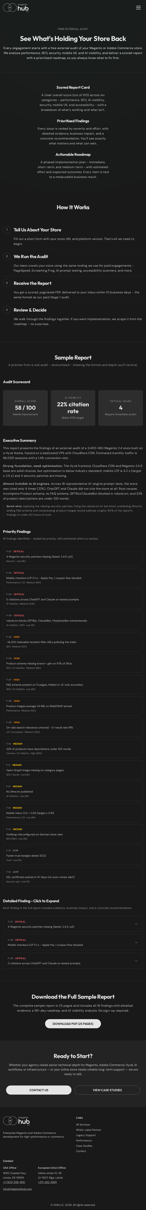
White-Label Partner (88, 1130)
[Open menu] (138, 7)
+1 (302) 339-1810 (14, 1182)
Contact (81, 1151)
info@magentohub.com (17, 1189)
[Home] (16, 7)
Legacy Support (86, 1135)
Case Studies (84, 1145)
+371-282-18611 (47, 1182)
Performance (84, 1140)
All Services (83, 1124)
